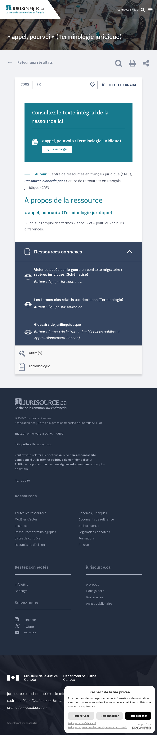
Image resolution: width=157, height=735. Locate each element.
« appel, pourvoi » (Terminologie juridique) (81, 140)
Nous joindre (95, 591)
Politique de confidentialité (82, 723)
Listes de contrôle (27, 538)
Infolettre (21, 585)
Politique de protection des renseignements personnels (97, 727)
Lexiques (21, 526)
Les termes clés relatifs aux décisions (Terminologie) (78, 300)
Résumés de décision (30, 545)
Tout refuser (81, 716)
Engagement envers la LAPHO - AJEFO (39, 433)
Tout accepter (138, 716)
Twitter (29, 627)
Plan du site (22, 480)
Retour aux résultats (35, 62)
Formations (86, 538)
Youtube (30, 633)
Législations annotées (94, 532)
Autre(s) (35, 353)
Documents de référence (96, 519)
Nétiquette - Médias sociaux (33, 444)
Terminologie (39, 366)
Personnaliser (110, 716)
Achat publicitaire (99, 604)
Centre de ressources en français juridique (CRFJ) (90, 174)
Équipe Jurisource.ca (65, 282)
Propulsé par (144, 724)
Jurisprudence (88, 526)
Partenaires (94, 597)
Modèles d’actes (26, 519)
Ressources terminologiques (35, 532)
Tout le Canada (122, 85)
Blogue (83, 545)
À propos (92, 585)
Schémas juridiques (92, 513)
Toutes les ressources (30, 513)
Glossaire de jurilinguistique (57, 324)
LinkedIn (30, 620)
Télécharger (59, 149)
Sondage (21, 591)
